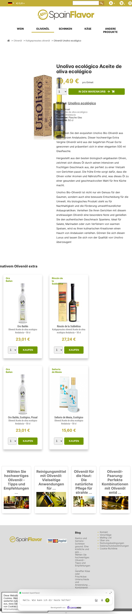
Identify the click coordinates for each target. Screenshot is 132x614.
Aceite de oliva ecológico (74, 112)
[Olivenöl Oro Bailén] (23, 323)
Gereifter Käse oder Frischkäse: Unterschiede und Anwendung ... (82, 578)
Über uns (104, 540)
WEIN (20, 28)
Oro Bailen (9, 279)
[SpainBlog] (130, 3)
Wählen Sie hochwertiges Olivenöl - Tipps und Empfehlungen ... (16, 482)
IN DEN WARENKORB (93, 91)
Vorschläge (105, 534)
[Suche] (101, 3)
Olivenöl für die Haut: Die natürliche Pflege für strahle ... (84, 482)
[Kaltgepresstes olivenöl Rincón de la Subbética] (68, 323)
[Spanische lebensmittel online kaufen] (66, 17)
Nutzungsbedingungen (112, 543)
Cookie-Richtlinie (108, 548)
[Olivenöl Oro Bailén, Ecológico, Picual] (23, 414)
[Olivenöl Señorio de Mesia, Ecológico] (68, 414)
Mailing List (106, 537)
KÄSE (88, 28)
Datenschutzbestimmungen (114, 545)
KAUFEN (28, 350)
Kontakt (104, 532)
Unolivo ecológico (82, 103)
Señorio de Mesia (57, 370)
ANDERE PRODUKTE (110, 30)
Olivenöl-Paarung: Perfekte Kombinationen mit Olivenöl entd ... (115, 482)
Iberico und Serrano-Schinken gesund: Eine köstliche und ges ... (82, 545)
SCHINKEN (65, 28)
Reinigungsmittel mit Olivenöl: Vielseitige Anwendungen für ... (51, 479)
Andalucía (70, 114)
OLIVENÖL (42, 28)
